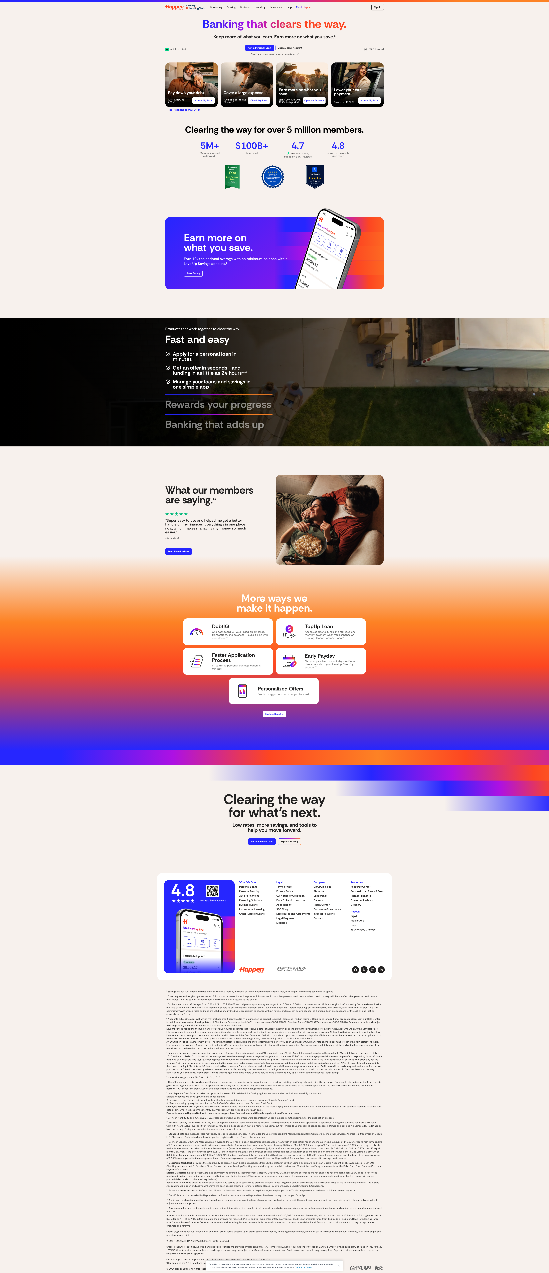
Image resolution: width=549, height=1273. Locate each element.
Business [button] (245, 7)
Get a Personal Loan (259, 47)
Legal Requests (285, 918)
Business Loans (248, 904)
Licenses (281, 922)
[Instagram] (372, 969)
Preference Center (303, 1267)
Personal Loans (248, 886)
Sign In (377, 7)
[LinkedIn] (381, 969)
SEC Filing (282, 909)
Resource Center (360, 886)
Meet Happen (304, 7)
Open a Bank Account (290, 47)
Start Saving (193, 273)
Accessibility (284, 904)
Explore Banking (290, 841)
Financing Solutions (250, 900)
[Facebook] (355, 969)
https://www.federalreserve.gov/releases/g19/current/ (251, 1148)
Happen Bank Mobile (284, 1133)
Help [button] (289, 7)
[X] (364, 969)
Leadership (320, 895)
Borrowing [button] (216, 7)
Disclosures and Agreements (293, 913)
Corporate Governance (327, 909)
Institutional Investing (252, 909)
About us (319, 891)
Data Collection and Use (290, 900)
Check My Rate (203, 100)
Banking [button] (231, 7)
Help (353, 925)
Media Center (322, 904)
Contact (318, 918)
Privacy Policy (284, 891)
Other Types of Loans (252, 913)
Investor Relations (324, 913)
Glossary (356, 904)
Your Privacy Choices (363, 929)
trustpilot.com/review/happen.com (272, 1190)
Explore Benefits (274, 713)
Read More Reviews (178, 551)
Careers (318, 900)
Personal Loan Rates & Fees (367, 891)
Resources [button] (276, 7)
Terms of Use (284, 886)
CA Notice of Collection (290, 895)
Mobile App (357, 920)
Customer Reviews (362, 900)
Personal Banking (249, 891)
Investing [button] (260, 7)
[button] (191, 84)
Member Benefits (361, 895)
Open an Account (314, 100)
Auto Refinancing (249, 895)
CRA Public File (322, 886)
